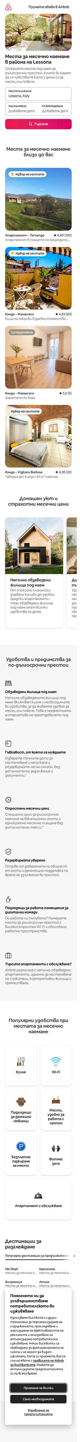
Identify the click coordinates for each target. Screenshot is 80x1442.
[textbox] (22, 110)
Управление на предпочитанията (38, 1412)
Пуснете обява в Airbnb (49, 7)
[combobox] (38, 95)
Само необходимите (38, 1399)
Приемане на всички (38, 1388)
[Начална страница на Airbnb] (8, 7)
